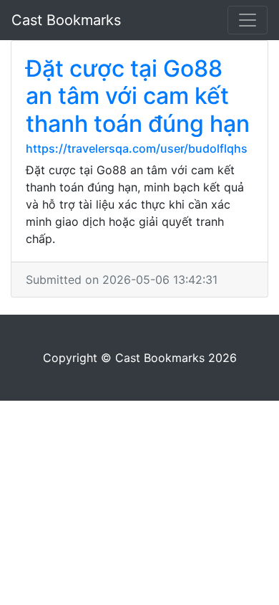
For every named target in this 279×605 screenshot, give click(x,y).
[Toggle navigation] (247, 20)
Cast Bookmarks (66, 20)
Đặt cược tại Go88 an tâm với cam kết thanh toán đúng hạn (138, 96)
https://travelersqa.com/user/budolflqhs (137, 148)
